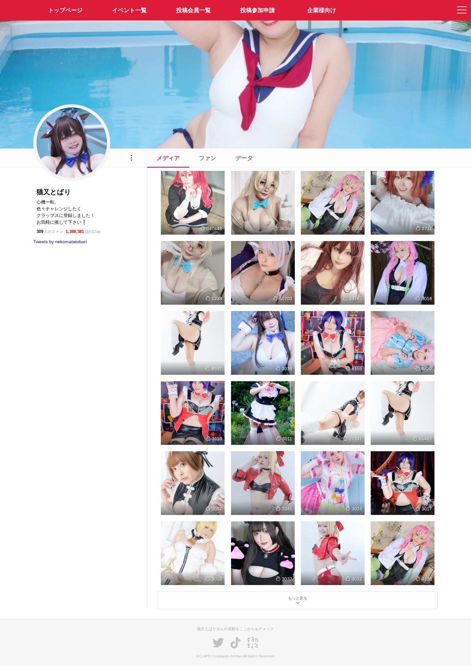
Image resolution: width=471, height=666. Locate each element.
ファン (207, 158)
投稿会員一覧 (193, 10)
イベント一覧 (129, 10)
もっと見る (297, 598)
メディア (168, 158)
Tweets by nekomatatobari (60, 241)
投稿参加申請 (257, 10)
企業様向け (321, 10)
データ (244, 158)
